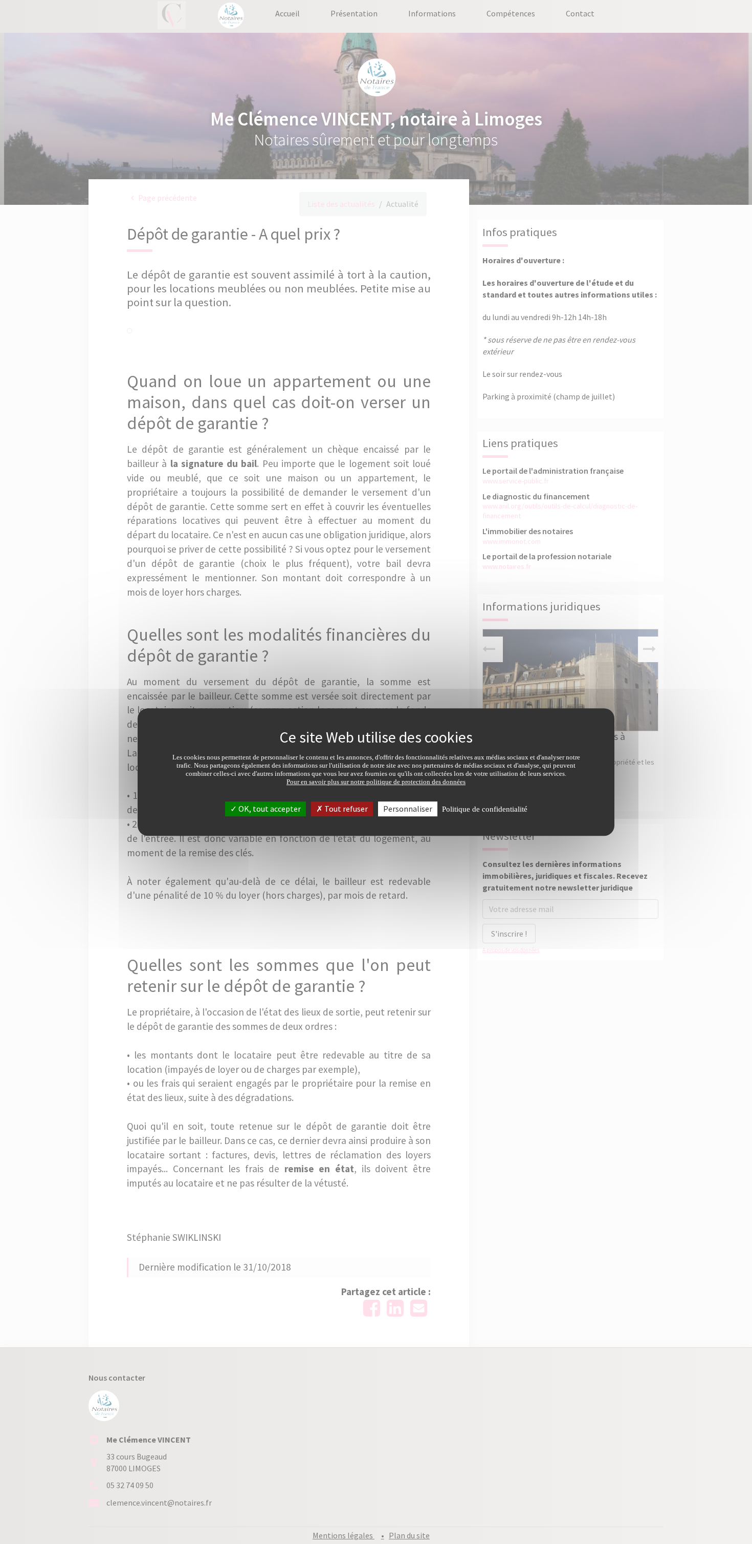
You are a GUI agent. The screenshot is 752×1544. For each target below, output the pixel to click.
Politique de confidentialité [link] (484, 809)
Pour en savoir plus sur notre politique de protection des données (376, 782)
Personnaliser (407, 808)
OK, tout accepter (269, 808)
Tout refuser (345, 808)
